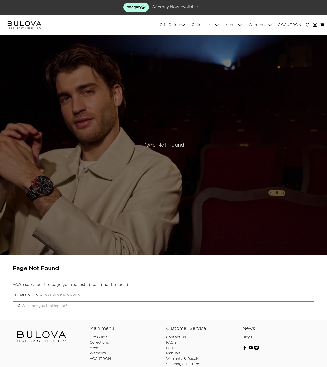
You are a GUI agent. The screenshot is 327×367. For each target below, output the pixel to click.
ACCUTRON (289, 24)
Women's (257, 24)
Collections (203, 24)
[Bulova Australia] (24, 25)
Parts (170, 348)
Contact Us (176, 337)
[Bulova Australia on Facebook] (244, 348)
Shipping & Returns (183, 364)
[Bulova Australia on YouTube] (250, 348)
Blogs (247, 337)
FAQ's (171, 342)
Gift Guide (170, 24)
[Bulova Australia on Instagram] (256, 348)
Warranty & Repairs (183, 358)
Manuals (173, 353)
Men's (231, 24)
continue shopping (63, 294)
